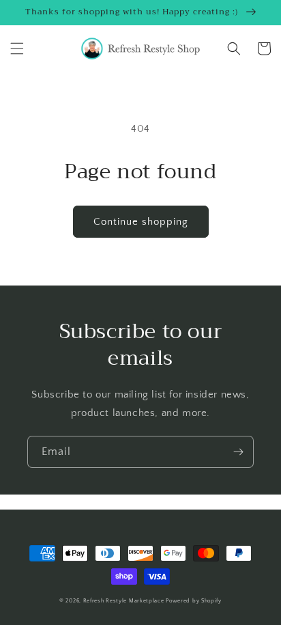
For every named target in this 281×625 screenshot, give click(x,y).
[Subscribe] (238, 452)
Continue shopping (140, 221)
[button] (17, 48)
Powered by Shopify (194, 601)
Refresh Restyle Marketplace (123, 601)
